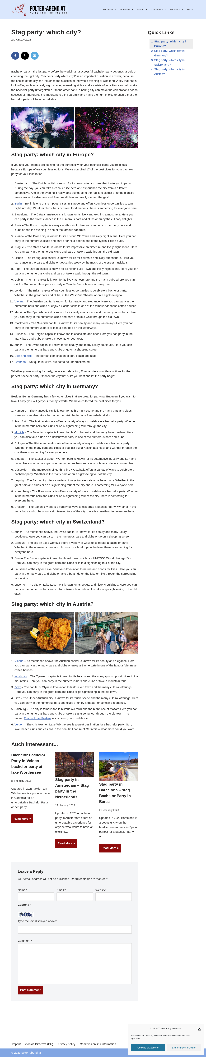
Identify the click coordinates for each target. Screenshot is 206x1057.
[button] (199, 1028)
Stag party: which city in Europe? (170, 44)
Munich (19, 432)
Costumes (157, 9)
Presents (174, 9)
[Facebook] (15, 56)
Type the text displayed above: (37, 921)
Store (190, 9)
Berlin (18, 203)
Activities (125, 9)
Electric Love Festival (37, 718)
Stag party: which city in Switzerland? (169, 62)
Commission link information (98, 1044)
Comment (25, 940)
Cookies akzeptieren (148, 1047)
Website (100, 890)
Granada (20, 362)
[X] (25, 56)
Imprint (16, 1044)
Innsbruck (20, 676)
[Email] (35, 56)
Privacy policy (66, 1044)
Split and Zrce (23, 355)
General (108, 9)
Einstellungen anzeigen (184, 1047)
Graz (17, 687)
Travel (140, 9)
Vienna (18, 301)
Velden (18, 724)
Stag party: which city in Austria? (169, 72)
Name (22, 890)
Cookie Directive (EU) (39, 1044)
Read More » (21, 820)
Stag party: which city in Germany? (169, 53)
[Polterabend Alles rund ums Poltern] (39, 9)
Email (61, 890)
